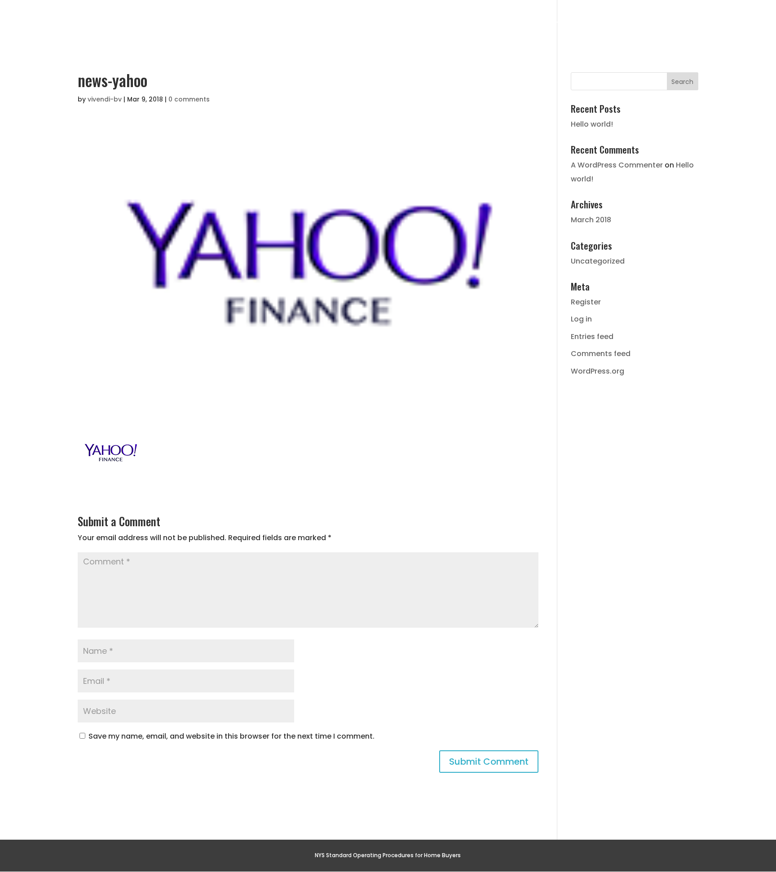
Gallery (677, 24)
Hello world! (592, 124)
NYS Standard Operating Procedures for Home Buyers (388, 855)
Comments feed (600, 353)
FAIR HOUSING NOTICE (727, 7)
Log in (581, 319)
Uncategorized (598, 261)
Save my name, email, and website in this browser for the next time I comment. (231, 736)
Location (611, 24)
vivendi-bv (105, 99)
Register (586, 302)
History (545, 24)
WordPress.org (597, 371)
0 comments (189, 99)
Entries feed (592, 336)
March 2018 (591, 220)
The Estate (478, 24)
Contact (744, 24)
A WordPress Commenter (617, 165)
